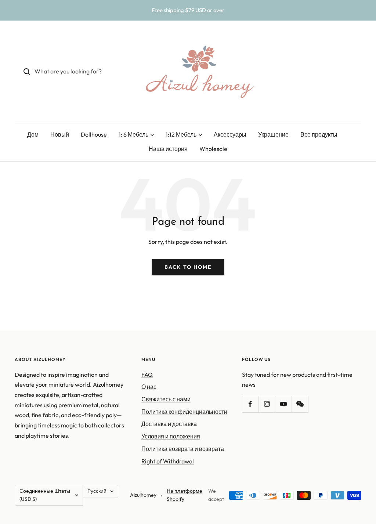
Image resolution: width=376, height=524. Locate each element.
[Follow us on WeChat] (300, 404)
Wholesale (213, 148)
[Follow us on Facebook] (250, 404)
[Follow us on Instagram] (266, 404)
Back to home (188, 267)
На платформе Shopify (184, 495)
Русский (96, 491)
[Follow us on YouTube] (283, 404)
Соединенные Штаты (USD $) (44, 495)
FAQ (147, 374)
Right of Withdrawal (167, 461)
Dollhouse (94, 134)
